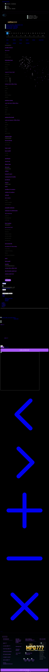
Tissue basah (7, 248)
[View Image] (1, 631)
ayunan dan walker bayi (11, 268)
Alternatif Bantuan (18, 650)
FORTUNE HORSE (7, 651)
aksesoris (6, 97)
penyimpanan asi (8, 217)
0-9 (43, 35)
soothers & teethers (10, 192)
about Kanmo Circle (19, 24)
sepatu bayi (7, 74)
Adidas (14, 39)
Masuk (4, 283)
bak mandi (7, 261)
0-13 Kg (6, 153)
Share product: (3, 632)
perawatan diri (7, 240)
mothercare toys (8, 276)
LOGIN (35, 15)
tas (5, 52)
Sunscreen (7, 231)
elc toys (6, 278)
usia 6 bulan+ (7, 144)
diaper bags (8, 164)
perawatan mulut (8, 238)
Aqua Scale (41, 39)
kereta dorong (8, 140)
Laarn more (16, 318)
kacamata (6, 54)
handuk (7, 264)
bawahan (6, 88)
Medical (6, 253)
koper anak (8, 148)
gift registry (13, 8)
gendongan (7, 158)
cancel (4, 289)
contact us (15, 28)
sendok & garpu (8, 204)
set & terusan (7, 64)
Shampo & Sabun (8, 233)
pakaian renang (9, 100)
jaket (6, 131)
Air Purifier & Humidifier (9, 255)
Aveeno (14, 43)
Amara (33, 39)
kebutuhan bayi (9, 60)
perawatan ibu (8, 243)
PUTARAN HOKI (7, 654)
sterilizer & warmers (10, 189)
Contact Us (35, 18)
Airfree (20, 39)
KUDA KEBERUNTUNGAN (8, 663)
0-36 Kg (6, 155)
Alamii (27, 39)
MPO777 (5, 643)
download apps (13, 3)
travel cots (7, 161)
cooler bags (7, 220)
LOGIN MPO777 (6, 646)
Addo (7, 39)
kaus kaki (6, 80)
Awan (20, 43)
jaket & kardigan (8, 95)
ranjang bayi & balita (10, 176)
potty (6, 258)
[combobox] (8, 287)
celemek (7, 195)
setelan (6, 92)
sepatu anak (7, 76)
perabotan (7, 179)
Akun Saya (4, 282)
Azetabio (27, 43)
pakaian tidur (7, 62)
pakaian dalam (7, 114)
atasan (6, 86)
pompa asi (7, 215)
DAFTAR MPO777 (7, 648)
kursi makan (8, 223)
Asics (7, 43)
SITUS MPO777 (6, 660)
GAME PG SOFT (7, 657)
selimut (7, 171)
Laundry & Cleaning (8, 250)
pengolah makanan (9, 207)
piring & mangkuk (8, 202)
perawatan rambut (8, 236)
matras (6, 182)
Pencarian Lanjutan (6, 288)
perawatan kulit (8, 229)
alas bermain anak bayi (11, 271)
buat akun (7, 299)
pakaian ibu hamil (9, 117)
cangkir (6, 200)
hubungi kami (18, 646)
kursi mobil (8, 151)
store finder (15, 27)
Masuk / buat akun (8, 298)
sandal (6, 78)
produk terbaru (9, 47)
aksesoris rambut (8, 57)
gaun (6, 90)
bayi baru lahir (7, 142)
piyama (6, 66)
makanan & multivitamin (11, 210)
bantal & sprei (8, 174)
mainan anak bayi (9, 273)
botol (6, 186)
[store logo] (12, 22)
